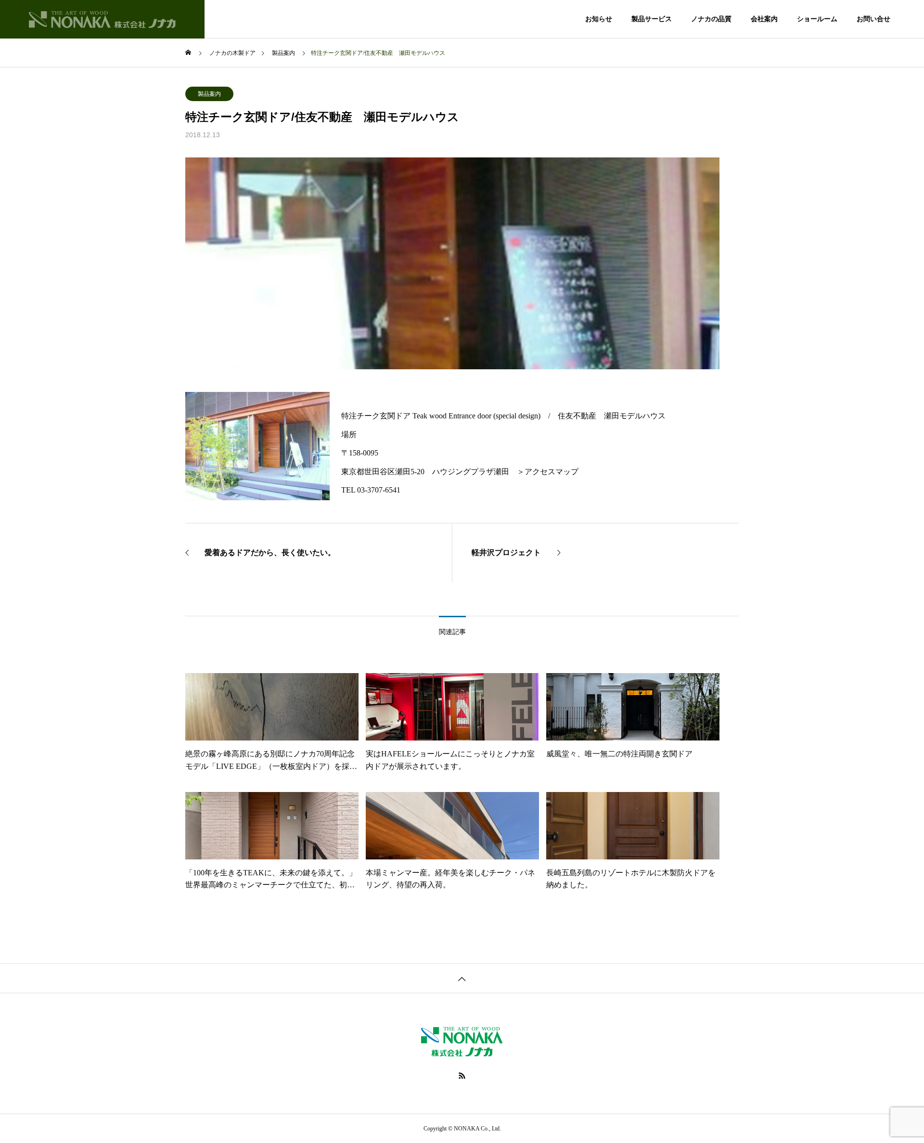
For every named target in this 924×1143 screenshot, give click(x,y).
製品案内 (209, 94)
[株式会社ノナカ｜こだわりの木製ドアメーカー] (102, 19)
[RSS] (462, 1075)
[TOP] (462, 978)
